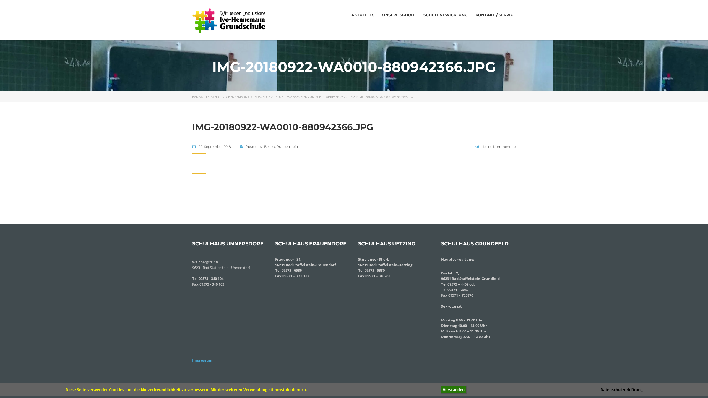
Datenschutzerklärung (621, 389)
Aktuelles (362, 14)
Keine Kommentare (499, 147)
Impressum (202, 360)
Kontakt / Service (495, 14)
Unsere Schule (399, 14)
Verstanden (454, 389)
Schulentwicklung (445, 14)
